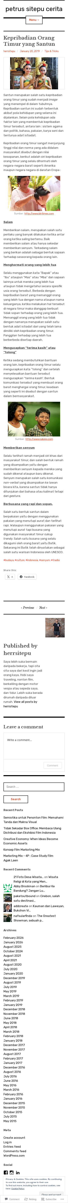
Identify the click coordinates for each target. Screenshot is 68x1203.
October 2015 (12, 1112)
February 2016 (13, 1094)
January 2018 (12, 1040)
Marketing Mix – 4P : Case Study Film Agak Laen (28, 858)
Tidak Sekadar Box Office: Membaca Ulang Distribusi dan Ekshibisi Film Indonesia (32, 830)
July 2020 (10, 969)
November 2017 (14, 1049)
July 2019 (10, 987)
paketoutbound (24, 896)
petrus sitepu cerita (34, 9)
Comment (52, 765)
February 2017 (13, 1058)
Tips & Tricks (51, 51)
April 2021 (10, 960)
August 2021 (12, 955)
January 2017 (12, 1063)
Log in (7, 1142)
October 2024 (13, 951)
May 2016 (9, 1085)
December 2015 (14, 1103)
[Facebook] (5, 1172)
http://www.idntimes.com (39, 213)
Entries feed (12, 1146)
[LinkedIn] (18, 1172)
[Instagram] (11, 1172)
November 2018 (14, 1014)
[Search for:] (34, 786)
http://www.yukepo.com (39, 439)
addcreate (21, 906)
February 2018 (13, 1036)
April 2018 (10, 1027)
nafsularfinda (23, 916)
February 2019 (13, 1000)
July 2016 (10, 1076)
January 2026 (13, 942)
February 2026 (13, 937)
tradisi (56, 560)
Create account (14, 1137)
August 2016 (12, 1072)
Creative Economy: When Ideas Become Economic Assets (30, 841)
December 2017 (14, 1045)
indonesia (32, 560)
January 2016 (12, 1098)
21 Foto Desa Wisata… (29, 877)
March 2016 (11, 1089)
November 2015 (14, 1107)
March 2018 (11, 1031)
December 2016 (14, 1067)
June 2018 (10, 1018)
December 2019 (14, 978)
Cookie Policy (17, 1188)
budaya (9, 560)
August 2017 (12, 1054)
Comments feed (14, 1151)
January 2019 (12, 1005)
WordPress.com (14, 1155)
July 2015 (10, 1116)
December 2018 (14, 1009)
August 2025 (12, 946)
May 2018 (10, 1022)
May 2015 (9, 1121)
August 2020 (12, 964)
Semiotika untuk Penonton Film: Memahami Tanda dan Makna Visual (33, 820)
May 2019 (9, 991)
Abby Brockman (24, 886)
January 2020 (13, 973)
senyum (45, 560)
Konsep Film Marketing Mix (21, 849)
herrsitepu (9, 51)
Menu (32, 20)
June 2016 (10, 1080)
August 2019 (12, 982)
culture (20, 560)
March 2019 (11, 996)
